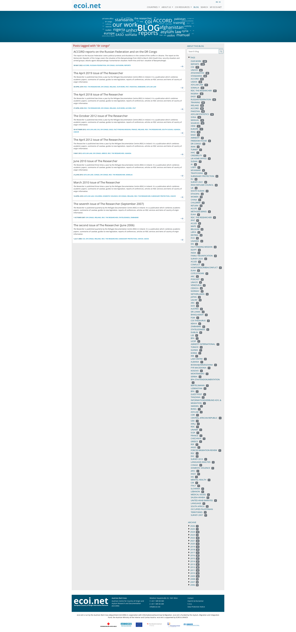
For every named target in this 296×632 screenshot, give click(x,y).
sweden (196, 406)
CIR (194, 482)
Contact (190, 598)
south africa (199, 506)
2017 (194, 552)
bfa (194, 338)
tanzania (197, 397)
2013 (194, 564)
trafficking (108, 24)
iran (161, 35)
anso (195, 447)
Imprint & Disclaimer (196, 601)
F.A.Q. (190, 604)
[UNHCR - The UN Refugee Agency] (191, 624)
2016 (194, 555)
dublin (196, 332)
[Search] (221, 51)
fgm (194, 317)
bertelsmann (199, 385)
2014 (194, 561)
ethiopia (197, 193)
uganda (177, 129)
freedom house (200, 140)
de (220, 2)
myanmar (161, 23)
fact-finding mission (122, 129)
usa (194, 420)
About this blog (195, 46)
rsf (194, 444)
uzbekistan (198, 388)
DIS (98, 129)
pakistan (180, 18)
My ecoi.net (216, 7)
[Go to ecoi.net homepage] (87, 5)
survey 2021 (198, 182)
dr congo (108, 21)
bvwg (195, 409)
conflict (197, 264)
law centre (198, 359)
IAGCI (195, 473)
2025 (194, 529)
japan (195, 297)
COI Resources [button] (182, 7)
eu (193, 179)
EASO (120, 34)
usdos (171, 35)
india (195, 252)
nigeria (119, 29)
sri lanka (197, 311)
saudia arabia (199, 497)
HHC (141, 21)
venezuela (198, 285)
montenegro (199, 373)
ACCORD (162, 20)
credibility (187, 26)
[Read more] (182, 66)
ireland (113, 87)
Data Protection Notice (196, 607)
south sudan (168, 23)
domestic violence (110, 196)
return (123, 31)
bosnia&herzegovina (203, 364)
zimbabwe (142, 87)
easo (195, 135)
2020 (194, 543)
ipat (127, 87)
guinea (196, 350)
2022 (194, 537)
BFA (193, 30)
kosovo (196, 370)
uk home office (107, 18)
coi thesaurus (200, 320)
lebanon (197, 491)
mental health (200, 479)
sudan (108, 30)
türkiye (196, 347)
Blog (196, 7)
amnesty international (204, 344)
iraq (138, 20)
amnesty (197, 137)
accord (86, 65)
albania (196, 361)
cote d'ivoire (199, 273)
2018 (194, 549)
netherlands (199, 294)
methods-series (200, 211)
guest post (198, 394)
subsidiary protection (187, 20)
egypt (195, 249)
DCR (165, 35)
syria (185, 30)
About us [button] (166, 7)
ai (146, 26)
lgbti (147, 24)
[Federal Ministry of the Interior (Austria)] (154, 624)
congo (96, 175)
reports (148, 33)
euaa (195, 214)
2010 (194, 573)
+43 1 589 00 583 (157, 601)
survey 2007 (198, 515)
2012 (194, 567)
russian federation (98, 65)
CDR (194, 415)
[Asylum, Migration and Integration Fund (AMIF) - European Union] (139, 624)
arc (194, 276)
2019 (194, 546)
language (197, 503)
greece (104, 153)
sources (109, 26)
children (128, 17)
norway (196, 291)
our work (125, 24)
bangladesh (199, 314)
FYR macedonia (200, 367)
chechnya (197, 438)
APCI (194, 471)
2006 (194, 585)
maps (195, 226)
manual (182, 35)
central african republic (108, 35)
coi (148, 21)
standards (124, 20)
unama (196, 429)
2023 (194, 535)
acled (195, 261)
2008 (194, 579)
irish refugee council (190, 18)
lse (194, 335)
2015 (194, 558)
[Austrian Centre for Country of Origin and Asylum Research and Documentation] (126, 624)
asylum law (170, 32)
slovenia (197, 488)
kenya (195, 323)
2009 (194, 576)
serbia (195, 376)
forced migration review (205, 450)
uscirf (195, 300)
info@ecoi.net (155, 607)
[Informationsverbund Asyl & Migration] (173, 624)
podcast (197, 279)
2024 (194, 532)
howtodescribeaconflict (206, 267)
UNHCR (196, 282)
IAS (194, 476)
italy (195, 485)
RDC (194, 426)
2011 (194, 570)
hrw (185, 28)
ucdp (195, 341)
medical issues (200, 494)
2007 (194, 582)
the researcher (139, 18)
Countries (152, 7)
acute (195, 208)
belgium (196, 229)
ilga (194, 432)
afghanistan (171, 27)
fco (190, 30)
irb (194, 356)
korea (195, 353)
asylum (196, 412)
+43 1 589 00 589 (157, 604)
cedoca (196, 288)
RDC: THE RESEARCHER (92, 87)
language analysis (202, 462)
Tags (192, 57)
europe (109, 33)
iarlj (122, 17)
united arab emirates (203, 500)
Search (204, 7)
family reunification (203, 255)
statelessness (124, 217)
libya (195, 232)
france (134, 129)
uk (193, 188)
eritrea (196, 235)
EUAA (195, 270)
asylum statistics (202, 114)
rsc (194, 453)
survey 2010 (198, 459)
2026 (194, 526)
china (193, 33)
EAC (194, 456)
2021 (194, 540)
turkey (130, 32)
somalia (131, 34)
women (170, 29)
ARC (155, 17)
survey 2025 (198, 258)
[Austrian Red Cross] (108, 624)
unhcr (132, 30)
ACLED (195, 223)
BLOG (148, 27)
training (179, 22)
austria (196, 308)
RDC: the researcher (153, 129)
